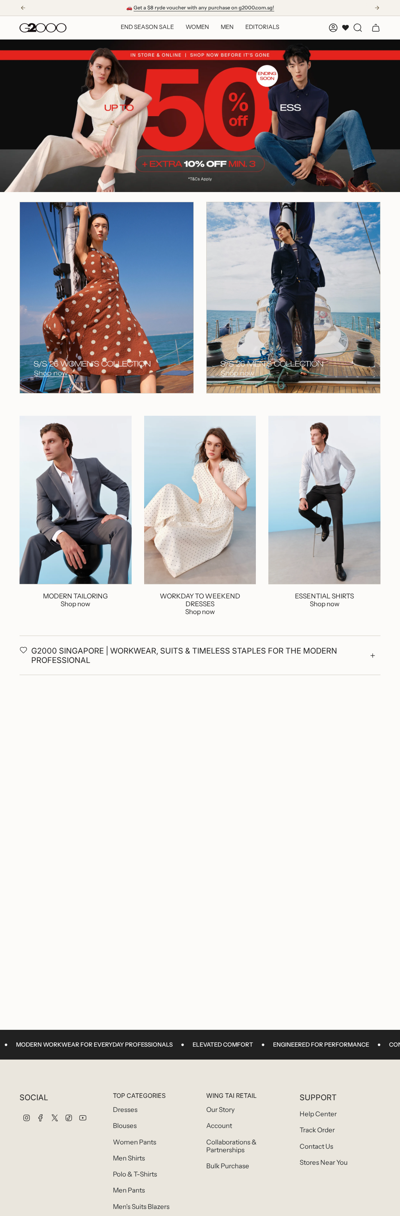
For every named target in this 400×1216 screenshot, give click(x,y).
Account (219, 1126)
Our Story (220, 1110)
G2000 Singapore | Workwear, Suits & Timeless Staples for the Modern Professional (184, 655)
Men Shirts (129, 1158)
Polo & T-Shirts (135, 1174)
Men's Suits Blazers (141, 1207)
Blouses (125, 1126)
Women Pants (134, 1142)
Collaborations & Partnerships (231, 1146)
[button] (197, 28)
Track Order (317, 1130)
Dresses (125, 1110)
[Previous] (23, 7)
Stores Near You (324, 1162)
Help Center (318, 1114)
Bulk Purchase (227, 1166)
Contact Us (316, 1146)
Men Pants (129, 1190)
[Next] (376, 7)
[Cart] (376, 27)
